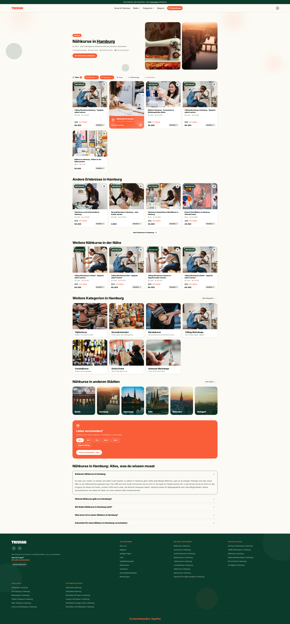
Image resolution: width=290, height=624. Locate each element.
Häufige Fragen (125, 554)
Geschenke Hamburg (73, 587)
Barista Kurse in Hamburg (183, 557)
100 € (106, 440)
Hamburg (107, 77)
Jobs (121, 557)
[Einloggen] (277, 8)
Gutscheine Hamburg (73, 591)
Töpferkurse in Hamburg (183, 561)
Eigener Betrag (84, 445)
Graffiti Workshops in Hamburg (239, 550)
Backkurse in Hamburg (182, 573)
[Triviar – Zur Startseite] (17, 8)
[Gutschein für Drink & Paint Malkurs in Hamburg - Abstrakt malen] (214, 186)
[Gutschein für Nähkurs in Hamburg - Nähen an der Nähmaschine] (104, 133)
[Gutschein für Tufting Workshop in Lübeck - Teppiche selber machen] (104, 250)
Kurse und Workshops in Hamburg (24, 607)
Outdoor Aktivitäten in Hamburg (77, 599)
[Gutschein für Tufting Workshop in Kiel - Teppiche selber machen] (141, 250)
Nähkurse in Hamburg (182, 569)
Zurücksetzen (150, 77)
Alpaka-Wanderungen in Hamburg (240, 557)
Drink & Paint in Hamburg (237, 561)
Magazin (160, 8)
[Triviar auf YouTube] (19, 548)
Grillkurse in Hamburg (236, 554)
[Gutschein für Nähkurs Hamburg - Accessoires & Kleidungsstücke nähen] (177, 84)
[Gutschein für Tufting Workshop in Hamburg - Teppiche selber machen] (214, 84)
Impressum (124, 569)
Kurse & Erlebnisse (122, 8)
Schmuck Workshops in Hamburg (240, 546)
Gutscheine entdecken (86, 56)
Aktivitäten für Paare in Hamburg (78, 595)
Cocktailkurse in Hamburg (183, 565)
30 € (80, 440)
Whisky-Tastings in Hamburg (22, 599)
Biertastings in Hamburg (20, 595)
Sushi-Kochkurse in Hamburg (184, 554)
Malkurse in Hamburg (182, 546)
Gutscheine (176, 8)
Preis (120, 77)
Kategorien (147, 8)
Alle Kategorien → (209, 298)
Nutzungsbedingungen (128, 573)
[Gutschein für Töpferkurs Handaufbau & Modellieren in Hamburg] (177, 186)
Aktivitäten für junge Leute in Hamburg (80, 603)
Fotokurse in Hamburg (20, 587)
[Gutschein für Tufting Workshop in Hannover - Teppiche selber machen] (177, 250)
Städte (135, 8)
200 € (115, 440)
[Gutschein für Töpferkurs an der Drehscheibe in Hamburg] (104, 186)
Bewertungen (125, 577)
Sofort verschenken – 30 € (89, 452)
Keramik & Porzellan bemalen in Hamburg (189, 577)
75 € (97, 440)
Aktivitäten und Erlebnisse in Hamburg (80, 607)
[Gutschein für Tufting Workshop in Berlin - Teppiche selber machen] (214, 250)
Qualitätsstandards (127, 561)
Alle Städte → (210, 382)
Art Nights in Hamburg (236, 565)
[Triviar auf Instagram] (14, 548)
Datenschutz (124, 565)
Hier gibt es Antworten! (21, 560)
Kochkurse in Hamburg (182, 550)
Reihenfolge (135, 77)
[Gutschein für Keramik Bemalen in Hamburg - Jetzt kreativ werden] (141, 186)
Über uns (123, 546)
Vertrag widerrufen (19, 564)
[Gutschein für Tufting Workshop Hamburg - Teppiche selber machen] (104, 84)
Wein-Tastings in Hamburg (21, 603)
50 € (88, 440)
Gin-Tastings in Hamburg (21, 591)
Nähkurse (91, 77)
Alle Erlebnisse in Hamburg (143, 232)
